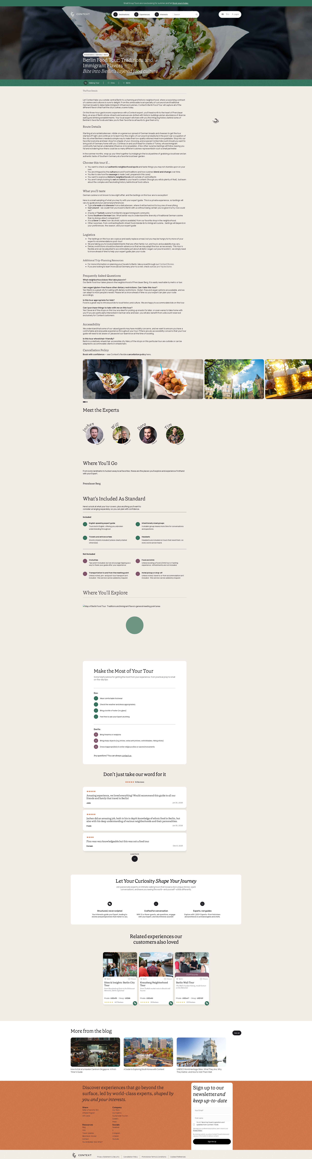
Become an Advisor (89, 1136)
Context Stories (166, 264)
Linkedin (115, 1136)
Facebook (115, 1127)
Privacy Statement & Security (108, 1157)
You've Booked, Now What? (92, 1142)
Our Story (116, 1110)
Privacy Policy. (197, 1130)
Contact (85, 1139)
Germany (99, 55)
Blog (84, 1127)
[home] (81, 16)
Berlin (106, 55)
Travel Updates (88, 1133)
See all (236, 1033)
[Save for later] (134, 955)
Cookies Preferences (177, 1157)
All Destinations (89, 55)
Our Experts (116, 1113)
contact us (126, 755)
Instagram (116, 1133)
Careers (115, 1119)
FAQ (83, 1130)
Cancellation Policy (130, 1157)
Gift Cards (86, 1116)
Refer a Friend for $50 (90, 1110)
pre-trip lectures (164, 266)
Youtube (115, 1139)
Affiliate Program (88, 1113)
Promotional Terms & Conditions (154, 1157)
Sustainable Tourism (120, 1116)
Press (114, 1121)
